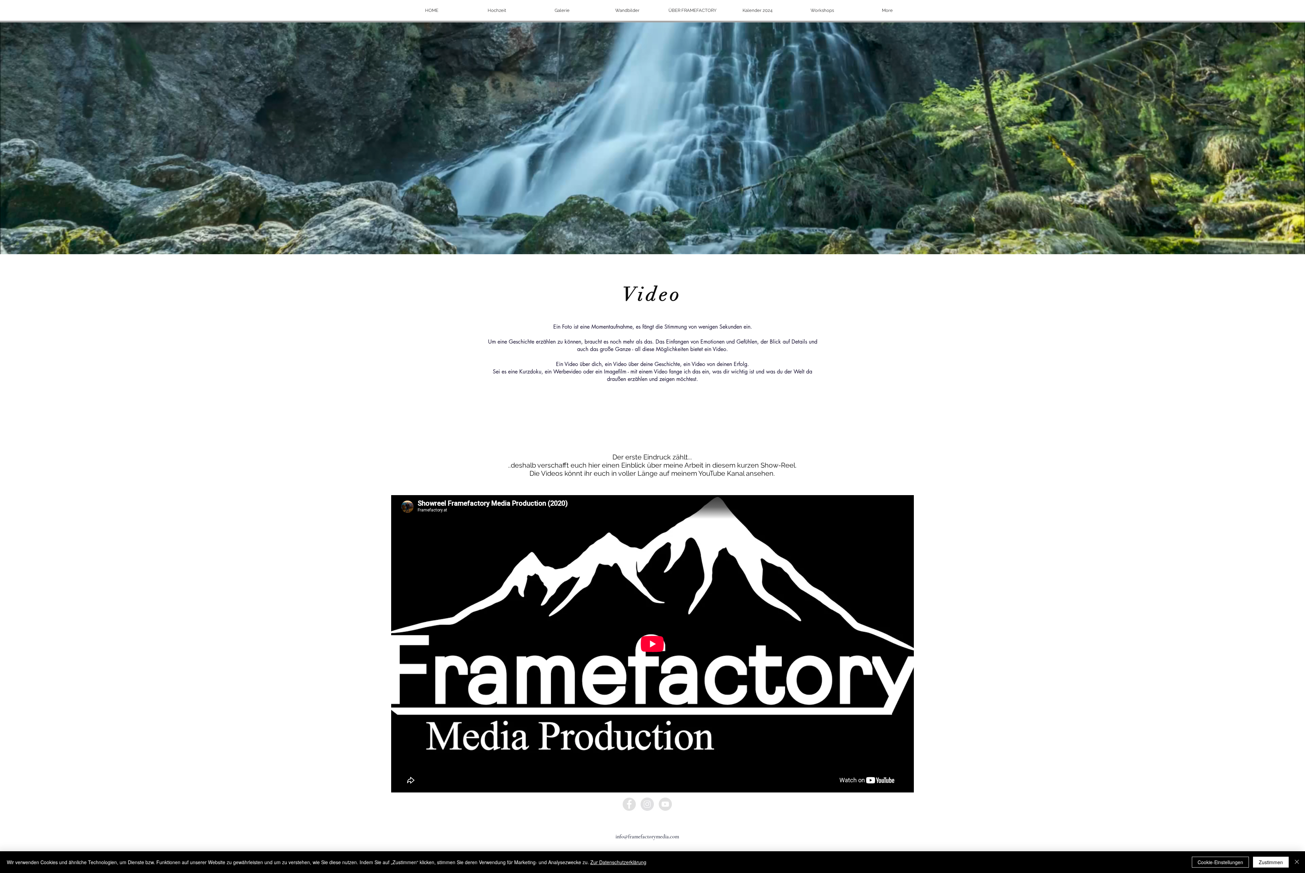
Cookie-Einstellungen (1220, 862)
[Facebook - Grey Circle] (629, 804)
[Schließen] (1297, 862)
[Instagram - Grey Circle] (647, 804)
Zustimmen (1271, 862)
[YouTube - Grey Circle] (665, 804)
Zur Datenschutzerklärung (618, 862)
